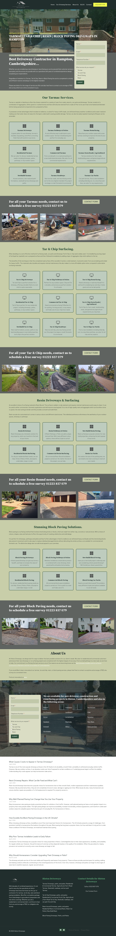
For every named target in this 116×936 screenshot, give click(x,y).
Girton (45, 717)
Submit (80, 82)
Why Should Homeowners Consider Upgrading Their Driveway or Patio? (38, 855)
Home (53, 5)
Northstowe (91, 707)
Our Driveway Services (63, 5)
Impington (68, 707)
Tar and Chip (82, 73)
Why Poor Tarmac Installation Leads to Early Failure (29, 836)
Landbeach (68, 712)
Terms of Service (73, 930)
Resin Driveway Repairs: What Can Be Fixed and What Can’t (33, 780)
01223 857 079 (100, 5)
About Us (76, 5)
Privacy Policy (85, 930)
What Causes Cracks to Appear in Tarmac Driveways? (31, 762)
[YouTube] (63, 930)
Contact (89, 5)
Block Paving (82, 75)
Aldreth (45, 707)
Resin (79, 78)
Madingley (68, 722)
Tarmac (80, 70)
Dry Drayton (47, 712)
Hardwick (46, 722)
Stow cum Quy (92, 727)
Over (89, 712)
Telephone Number (83, 59)
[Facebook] (60, 930)
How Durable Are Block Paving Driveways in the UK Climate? (33, 818)
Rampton (90, 717)
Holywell (46, 727)
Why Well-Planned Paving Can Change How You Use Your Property (36, 799)
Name (78, 44)
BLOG (82, 5)
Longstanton (69, 717)
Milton (67, 727)
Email (78, 52)
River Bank (90, 722)
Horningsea (47, 731)
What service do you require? (85, 67)
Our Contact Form (91, 891)
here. (25, 677)
